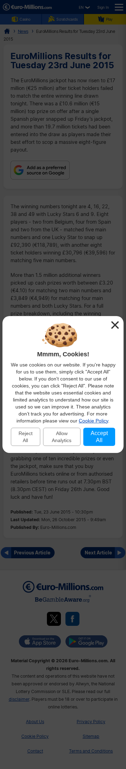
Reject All (26, 437)
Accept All (99, 436)
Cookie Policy (93, 421)
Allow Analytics (61, 437)
